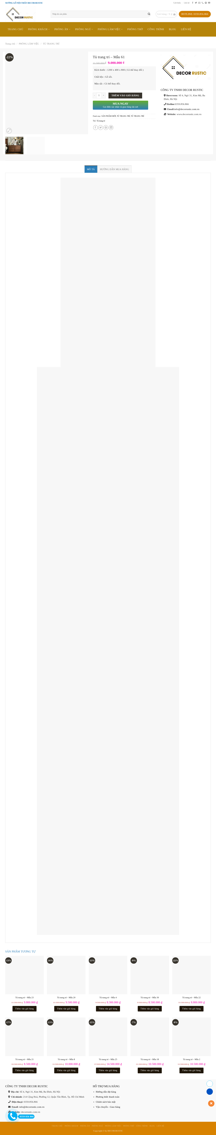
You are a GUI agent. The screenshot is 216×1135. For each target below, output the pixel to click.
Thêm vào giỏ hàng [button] (24, 1009)
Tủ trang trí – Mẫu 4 (108, 997)
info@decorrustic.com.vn (186, 109)
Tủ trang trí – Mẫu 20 (66, 997)
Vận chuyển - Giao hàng (108, 1107)
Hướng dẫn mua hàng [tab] (114, 169)
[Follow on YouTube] (209, 3)
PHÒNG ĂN (61, 29)
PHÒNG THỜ (135, 29)
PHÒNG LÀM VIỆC (109, 29)
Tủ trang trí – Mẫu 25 (108, 1059)
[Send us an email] (199, 3)
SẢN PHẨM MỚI (109, 116)
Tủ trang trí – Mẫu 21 (24, 1059)
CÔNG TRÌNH (156, 29)
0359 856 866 (27, 1116)
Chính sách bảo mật (105, 1102)
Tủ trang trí (101, 121)
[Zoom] (9, 130)
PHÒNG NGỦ (83, 29)
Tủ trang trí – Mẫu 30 (150, 997)
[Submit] (148, 14)
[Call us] (203, 3)
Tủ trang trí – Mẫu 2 (191, 1059)
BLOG (172, 29)
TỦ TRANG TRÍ (51, 43)
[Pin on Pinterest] (105, 127)
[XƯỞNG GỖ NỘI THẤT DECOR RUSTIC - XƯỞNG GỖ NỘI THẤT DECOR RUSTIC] (25, 14)
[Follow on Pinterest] (206, 3)
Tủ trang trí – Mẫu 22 (191, 997)
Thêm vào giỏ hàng (125, 95)
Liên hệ (186, 3)
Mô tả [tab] (91, 169)
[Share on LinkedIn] (111, 127)
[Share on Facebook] (95, 127)
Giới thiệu (177, 3)
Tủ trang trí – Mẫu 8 (66, 1059)
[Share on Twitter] (100, 127)
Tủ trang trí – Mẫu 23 (24, 997)
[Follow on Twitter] (196, 3)
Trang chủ (15, 29)
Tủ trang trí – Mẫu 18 (150, 1059)
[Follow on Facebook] (193, 3)
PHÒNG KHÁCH (38, 29)
